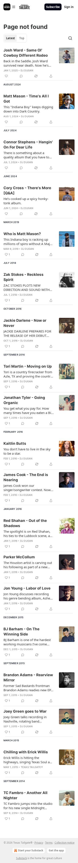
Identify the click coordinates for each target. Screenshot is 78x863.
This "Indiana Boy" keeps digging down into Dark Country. (28, 109)
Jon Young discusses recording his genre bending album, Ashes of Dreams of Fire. (27, 596)
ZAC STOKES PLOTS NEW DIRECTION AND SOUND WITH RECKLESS (26, 287)
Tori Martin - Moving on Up (27, 366)
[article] (39, 63)
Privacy (38, 842)
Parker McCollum (19, 557)
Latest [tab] (10, 38)
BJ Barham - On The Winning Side (21, 631)
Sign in (69, 7)
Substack (21, 858)
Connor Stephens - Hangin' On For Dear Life (28, 144)
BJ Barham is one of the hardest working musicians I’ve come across (27, 642)
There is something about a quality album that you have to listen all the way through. (26, 155)
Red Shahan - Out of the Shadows (25, 523)
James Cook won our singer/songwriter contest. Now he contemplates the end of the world (27, 487)
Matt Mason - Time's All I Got (26, 98)
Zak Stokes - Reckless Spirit (23, 277)
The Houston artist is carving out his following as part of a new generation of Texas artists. (27, 564)
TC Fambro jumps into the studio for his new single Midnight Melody (27, 805)
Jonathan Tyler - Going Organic (24, 400)
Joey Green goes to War (25, 711)
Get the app (56, 850)
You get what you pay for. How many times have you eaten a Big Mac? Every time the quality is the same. (28, 410)
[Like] (6, 76)
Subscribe (53, 7)
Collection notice (65, 842)
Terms (49, 842)
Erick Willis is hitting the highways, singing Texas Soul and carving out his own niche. (28, 759)
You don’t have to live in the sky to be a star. (26, 451)
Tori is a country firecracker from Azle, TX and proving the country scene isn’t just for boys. (27, 374)
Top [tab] (21, 38)
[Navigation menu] (9, 7)
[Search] (70, 38)
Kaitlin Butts (14, 443)
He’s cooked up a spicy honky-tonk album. (26, 201)
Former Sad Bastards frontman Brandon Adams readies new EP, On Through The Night (27, 688)
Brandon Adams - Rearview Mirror (28, 677)
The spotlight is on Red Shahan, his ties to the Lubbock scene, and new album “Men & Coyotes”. (28, 533)
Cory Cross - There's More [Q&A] (27, 190)
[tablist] (15, 38)
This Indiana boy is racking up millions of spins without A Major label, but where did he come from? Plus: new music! (28, 241)
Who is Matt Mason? (22, 234)
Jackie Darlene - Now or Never (24, 323)
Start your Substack (30, 850)
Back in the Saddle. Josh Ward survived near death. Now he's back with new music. (26, 63)
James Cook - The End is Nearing (25, 477)
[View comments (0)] (21, 76)
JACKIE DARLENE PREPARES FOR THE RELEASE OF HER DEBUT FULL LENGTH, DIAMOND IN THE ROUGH (28, 333)
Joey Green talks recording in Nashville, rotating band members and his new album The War (28, 719)
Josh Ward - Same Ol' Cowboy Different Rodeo (25, 53)
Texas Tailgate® (32, 767)
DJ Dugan (27, 70)
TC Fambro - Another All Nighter (25, 795)
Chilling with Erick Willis (25, 752)
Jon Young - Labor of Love (26, 588)
